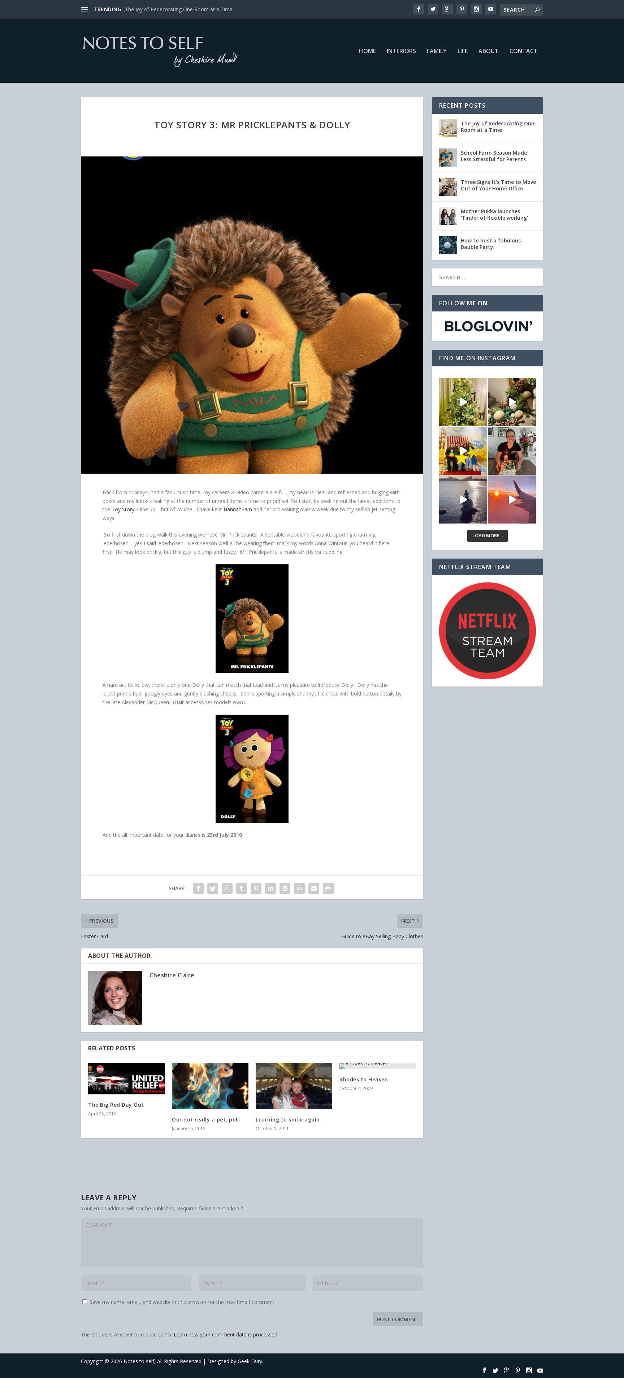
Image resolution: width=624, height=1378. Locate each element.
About (488, 51)
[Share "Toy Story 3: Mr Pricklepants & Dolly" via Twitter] (212, 888)
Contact (524, 51)
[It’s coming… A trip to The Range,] (512, 402)
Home (367, 51)
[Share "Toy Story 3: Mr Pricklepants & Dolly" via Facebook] (198, 888)
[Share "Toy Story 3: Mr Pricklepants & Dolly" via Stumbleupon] (299, 888)
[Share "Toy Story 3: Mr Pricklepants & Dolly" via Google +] (227, 888)
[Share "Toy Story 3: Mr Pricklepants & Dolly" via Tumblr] (241, 888)
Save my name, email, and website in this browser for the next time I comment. (183, 1302)
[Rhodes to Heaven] (377, 1066)
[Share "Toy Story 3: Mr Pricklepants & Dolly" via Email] (314, 888)
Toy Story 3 (126, 509)
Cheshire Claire (172, 975)
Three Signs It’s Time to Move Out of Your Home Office (498, 185)
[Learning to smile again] (294, 1086)
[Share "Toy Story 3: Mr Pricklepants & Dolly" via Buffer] (285, 888)
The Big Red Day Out (116, 1104)
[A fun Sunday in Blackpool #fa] (463, 451)
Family (437, 51)
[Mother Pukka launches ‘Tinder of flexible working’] (448, 216)
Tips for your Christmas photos (161, 9)
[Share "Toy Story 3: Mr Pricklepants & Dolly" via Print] (328, 888)
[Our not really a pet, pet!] (210, 1086)
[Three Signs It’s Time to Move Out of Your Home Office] (448, 187)
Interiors (401, 51)
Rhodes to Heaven (363, 1079)
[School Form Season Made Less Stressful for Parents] (448, 157)
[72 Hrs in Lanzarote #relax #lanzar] (512, 499)
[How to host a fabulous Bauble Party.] (448, 245)
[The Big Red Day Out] (126, 1078)
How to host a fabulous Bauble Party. (491, 243)
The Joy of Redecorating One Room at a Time (497, 126)
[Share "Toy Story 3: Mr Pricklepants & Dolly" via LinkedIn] (270, 888)
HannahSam (239, 509)
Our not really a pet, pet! (206, 1119)
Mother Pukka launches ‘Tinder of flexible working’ (494, 214)
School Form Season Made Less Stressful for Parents (494, 156)
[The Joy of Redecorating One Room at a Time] (448, 128)
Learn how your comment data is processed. (226, 1334)
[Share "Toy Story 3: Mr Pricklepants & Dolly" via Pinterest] (256, 888)
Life (463, 51)
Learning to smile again (288, 1119)
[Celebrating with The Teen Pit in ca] (512, 451)
